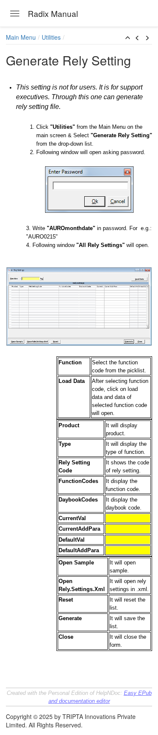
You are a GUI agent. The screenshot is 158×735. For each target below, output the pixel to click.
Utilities (51, 37)
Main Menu (21, 37)
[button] (128, 38)
